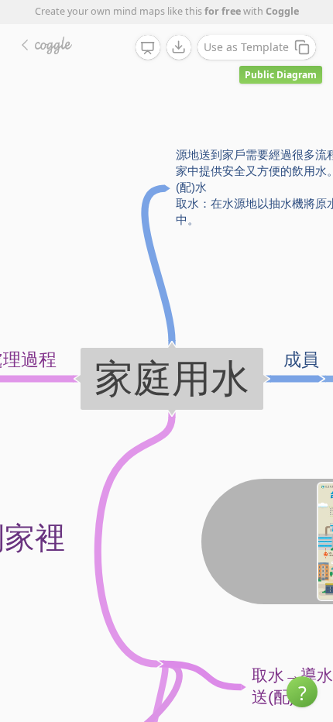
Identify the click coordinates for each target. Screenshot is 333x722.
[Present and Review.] (148, 48)
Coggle (282, 11)
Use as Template (246, 47)
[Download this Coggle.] (178, 47)
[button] (302, 691)
